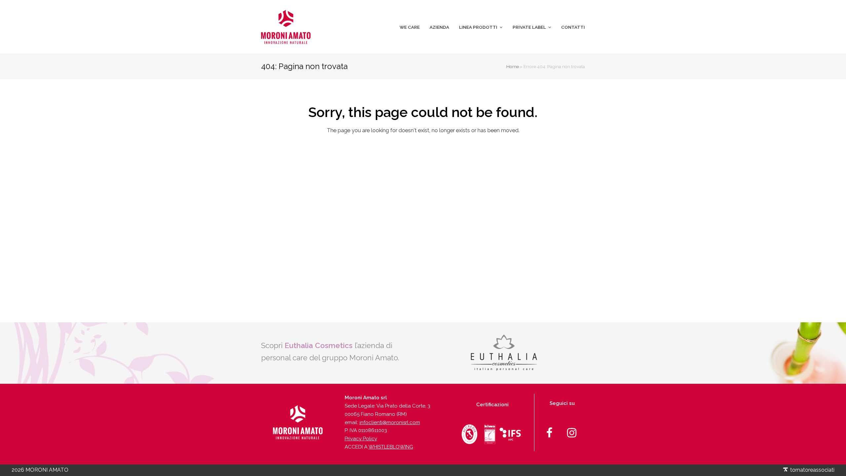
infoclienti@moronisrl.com (390, 422)
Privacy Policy (361, 439)
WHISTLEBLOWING (390, 447)
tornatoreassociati (811, 470)
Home (512, 66)
